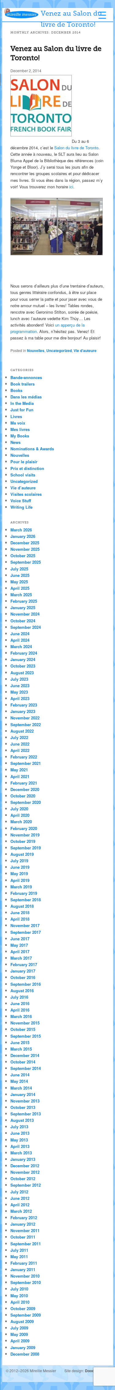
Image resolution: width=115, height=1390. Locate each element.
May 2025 (19, 582)
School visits (22, 475)
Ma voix (17, 423)
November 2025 (25, 549)
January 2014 (22, 1094)
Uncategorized (59, 350)
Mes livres (20, 429)
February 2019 (23, 893)
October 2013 (22, 1107)
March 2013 (21, 1153)
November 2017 (25, 925)
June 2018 (19, 912)
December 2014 (24, 1055)
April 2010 (19, 1302)
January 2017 (22, 971)
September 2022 (25, 724)
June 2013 (19, 1133)
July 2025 (19, 569)
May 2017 (19, 945)
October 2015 (22, 1029)
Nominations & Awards (32, 449)
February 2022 (23, 757)
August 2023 (22, 672)
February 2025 (23, 601)
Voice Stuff (20, 500)
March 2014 (21, 1088)
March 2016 (21, 1016)
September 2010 (25, 1282)
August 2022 (22, 731)
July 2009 (19, 1328)
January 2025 (22, 607)
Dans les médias (26, 397)
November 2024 (25, 614)
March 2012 (21, 1211)
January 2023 (22, 711)
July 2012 (19, 1192)
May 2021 (19, 770)
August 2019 (22, 854)
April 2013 (19, 1146)
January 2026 (22, 536)
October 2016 (22, 977)
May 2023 (19, 692)
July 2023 (19, 679)
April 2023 (19, 698)
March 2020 (21, 821)
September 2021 (25, 763)
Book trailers (22, 384)
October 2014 (22, 1062)
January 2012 (22, 1224)
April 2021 (19, 776)
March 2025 (21, 594)
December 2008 (24, 1354)
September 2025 (25, 562)
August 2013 (22, 1120)
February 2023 (23, 705)
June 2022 (19, 744)
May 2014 (19, 1081)
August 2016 (22, 990)
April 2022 (19, 750)
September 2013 (25, 1114)
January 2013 (22, 1159)
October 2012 (22, 1178)
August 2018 (22, 906)
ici (71, 187)
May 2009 (19, 1334)
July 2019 (19, 860)
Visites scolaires (26, 494)
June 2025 (19, 575)
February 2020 (23, 828)
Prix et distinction (27, 468)
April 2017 (19, 951)
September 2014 (25, 1068)
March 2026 (21, 530)
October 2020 (22, 796)
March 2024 (21, 646)
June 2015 (19, 1042)
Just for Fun (21, 410)
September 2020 (25, 802)
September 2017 (25, 932)
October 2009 (22, 1308)
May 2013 (19, 1140)
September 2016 (25, 984)
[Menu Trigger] (102, 15)
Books (16, 390)
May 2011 (19, 1256)
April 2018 (19, 919)
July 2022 (19, 737)
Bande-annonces (26, 377)
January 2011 (22, 1269)
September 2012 (25, 1185)
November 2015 (25, 1023)
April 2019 (19, 880)
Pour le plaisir (23, 461)
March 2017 (21, 958)
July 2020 (19, 809)
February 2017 (23, 964)
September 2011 (25, 1244)
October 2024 (22, 621)
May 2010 (19, 1295)
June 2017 (19, 939)
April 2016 (19, 1010)
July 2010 (19, 1289)
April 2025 (19, 588)
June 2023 (19, 685)
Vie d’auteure (85, 350)
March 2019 (21, 887)
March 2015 (21, 1049)
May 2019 (19, 873)
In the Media (22, 403)
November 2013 (25, 1101)
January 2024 (22, 659)
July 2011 (19, 1250)
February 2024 (23, 653)
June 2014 (19, 1075)
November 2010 (25, 1276)
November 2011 (25, 1230)
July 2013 (19, 1127)
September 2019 (25, 848)
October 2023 (22, 666)
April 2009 (19, 1341)
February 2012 (23, 1217)
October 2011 (22, 1237)
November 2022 (25, 718)
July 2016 (19, 997)
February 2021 (23, 783)
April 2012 (19, 1205)
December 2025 (24, 543)
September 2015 (25, 1036)
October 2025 (22, 555)
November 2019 (25, 835)
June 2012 (19, 1198)
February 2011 (23, 1263)
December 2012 (24, 1166)
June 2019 (19, 867)
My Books (19, 436)
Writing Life (21, 507)
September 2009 (25, 1315)
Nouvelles (35, 350)
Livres (16, 416)
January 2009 (22, 1347)
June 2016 (19, 1003)
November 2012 (25, 1172)
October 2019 (22, 841)
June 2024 (19, 633)
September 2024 (25, 627)
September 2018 (25, 900)
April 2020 (19, 815)
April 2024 (19, 640)
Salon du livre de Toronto (76, 148)
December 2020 (24, 789)
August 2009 (22, 1321)
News (15, 442)
